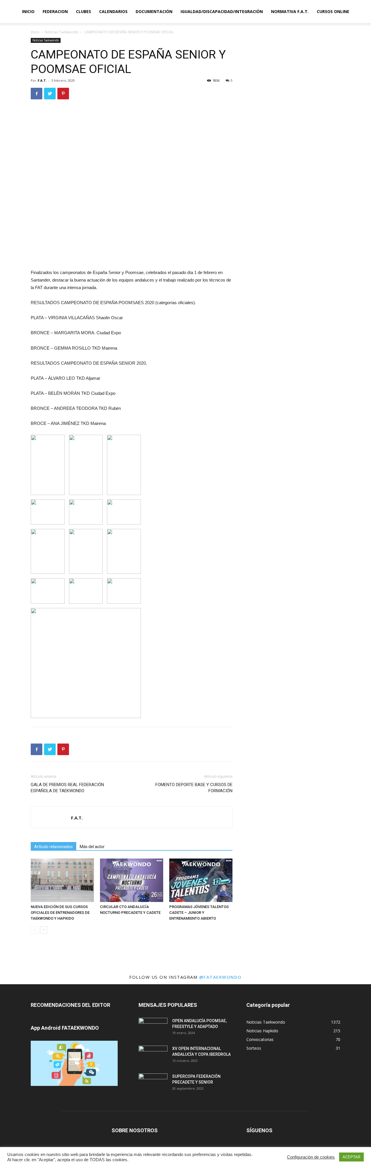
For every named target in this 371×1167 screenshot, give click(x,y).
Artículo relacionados (53, 846)
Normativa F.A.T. (290, 11)
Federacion (55, 11)
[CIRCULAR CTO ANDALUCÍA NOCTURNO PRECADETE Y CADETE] (131, 880)
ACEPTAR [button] (351, 1157)
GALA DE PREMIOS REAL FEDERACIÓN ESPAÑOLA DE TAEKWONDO (67, 787)
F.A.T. (42, 80)
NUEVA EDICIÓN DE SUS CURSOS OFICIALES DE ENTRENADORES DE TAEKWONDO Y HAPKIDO (60, 913)
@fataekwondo (220, 977)
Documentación (154, 11)
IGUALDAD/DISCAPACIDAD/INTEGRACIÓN (222, 11)
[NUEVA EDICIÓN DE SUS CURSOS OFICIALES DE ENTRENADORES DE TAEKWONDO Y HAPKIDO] (62, 880)
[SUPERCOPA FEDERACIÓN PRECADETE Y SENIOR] (153, 1083)
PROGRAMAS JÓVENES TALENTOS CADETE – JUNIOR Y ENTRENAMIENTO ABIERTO (199, 913)
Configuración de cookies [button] (311, 1157)
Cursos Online (333, 11)
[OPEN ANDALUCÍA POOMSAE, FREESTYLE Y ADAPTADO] (153, 1028)
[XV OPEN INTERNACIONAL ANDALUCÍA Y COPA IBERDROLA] (153, 1056)
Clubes (83, 11)
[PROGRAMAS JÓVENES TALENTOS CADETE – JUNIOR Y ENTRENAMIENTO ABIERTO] (200, 880)
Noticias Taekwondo (62, 32)
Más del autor (92, 846)
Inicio (28, 11)
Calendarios (113, 11)
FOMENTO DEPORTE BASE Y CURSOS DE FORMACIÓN (193, 787)
